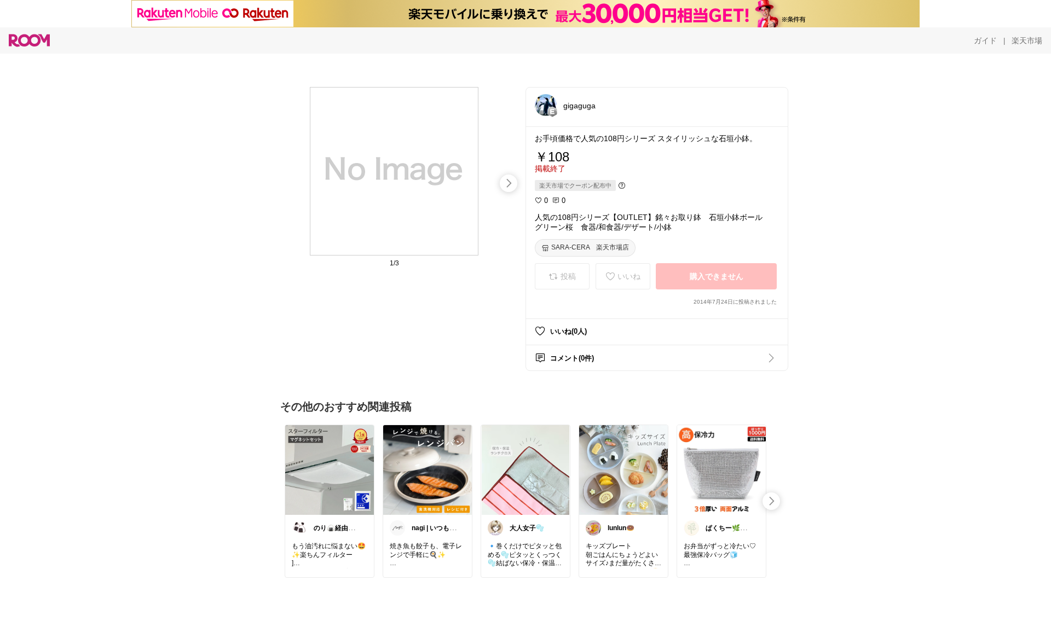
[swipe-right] (508, 183)
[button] (546, 105)
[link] (329, 469)
